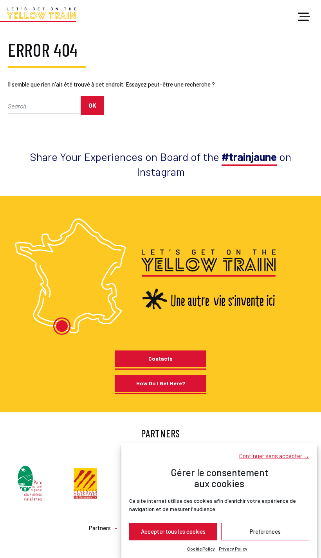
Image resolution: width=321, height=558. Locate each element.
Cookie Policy (201, 548)
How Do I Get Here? (160, 383)
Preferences (265, 531)
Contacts (160, 358)
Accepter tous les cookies (173, 531)
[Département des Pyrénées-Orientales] (85, 482)
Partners (100, 527)
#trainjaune (249, 156)
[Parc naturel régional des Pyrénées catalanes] (30, 482)
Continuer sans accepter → (274, 455)
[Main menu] (304, 17)
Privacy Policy (233, 548)
